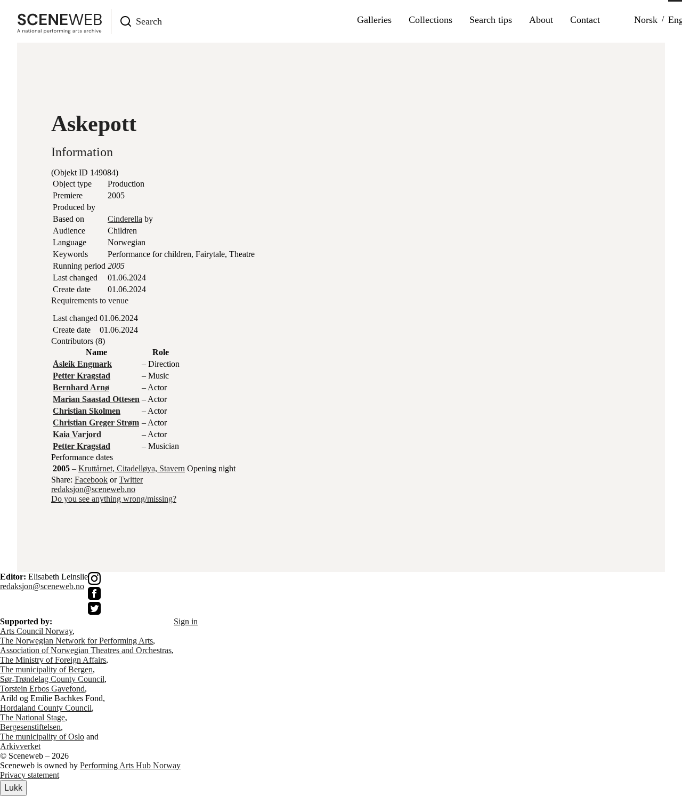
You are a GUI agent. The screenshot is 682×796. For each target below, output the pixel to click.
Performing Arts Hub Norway (130, 765)
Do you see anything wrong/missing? (113, 498)
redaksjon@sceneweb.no (93, 489)
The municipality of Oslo (42, 736)
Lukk (13, 787)
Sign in (186, 621)
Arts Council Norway (36, 631)
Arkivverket (20, 746)
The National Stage (32, 717)
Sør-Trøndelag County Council (52, 679)
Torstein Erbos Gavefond (42, 688)
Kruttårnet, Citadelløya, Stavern (131, 468)
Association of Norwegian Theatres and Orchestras (86, 650)
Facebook (91, 479)
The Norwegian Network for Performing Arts (76, 640)
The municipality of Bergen (46, 669)
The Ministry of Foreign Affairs (53, 659)
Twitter (131, 479)
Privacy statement (29, 774)
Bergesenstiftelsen (30, 726)
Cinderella (125, 218)
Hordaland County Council (46, 707)
